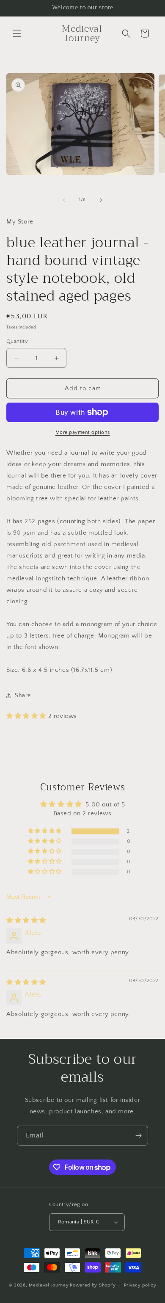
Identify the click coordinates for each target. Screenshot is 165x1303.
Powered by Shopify (93, 1285)
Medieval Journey (49, 1285)
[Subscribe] (138, 1136)
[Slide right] (101, 200)
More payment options (82, 432)
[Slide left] (64, 200)
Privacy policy (140, 1285)
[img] (26, 920)
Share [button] (23, 695)
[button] (17, 33)
